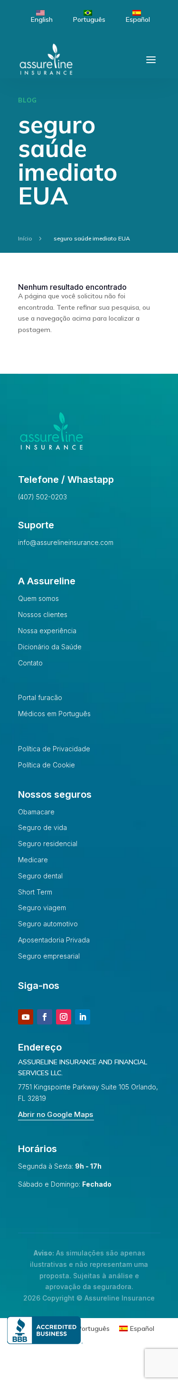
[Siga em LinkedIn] (82, 1016)
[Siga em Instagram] (63, 1016)
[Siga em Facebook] (44, 1016)
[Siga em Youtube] (25, 1016)
